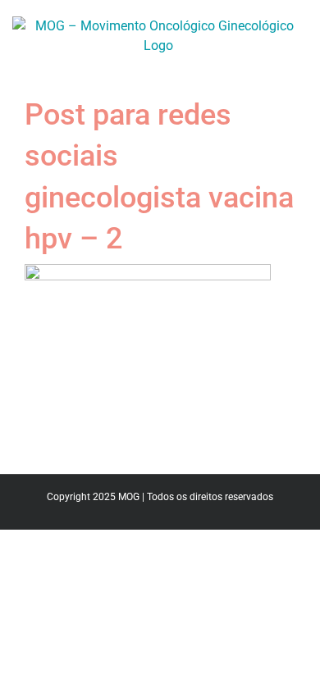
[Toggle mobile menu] (297, 64)
